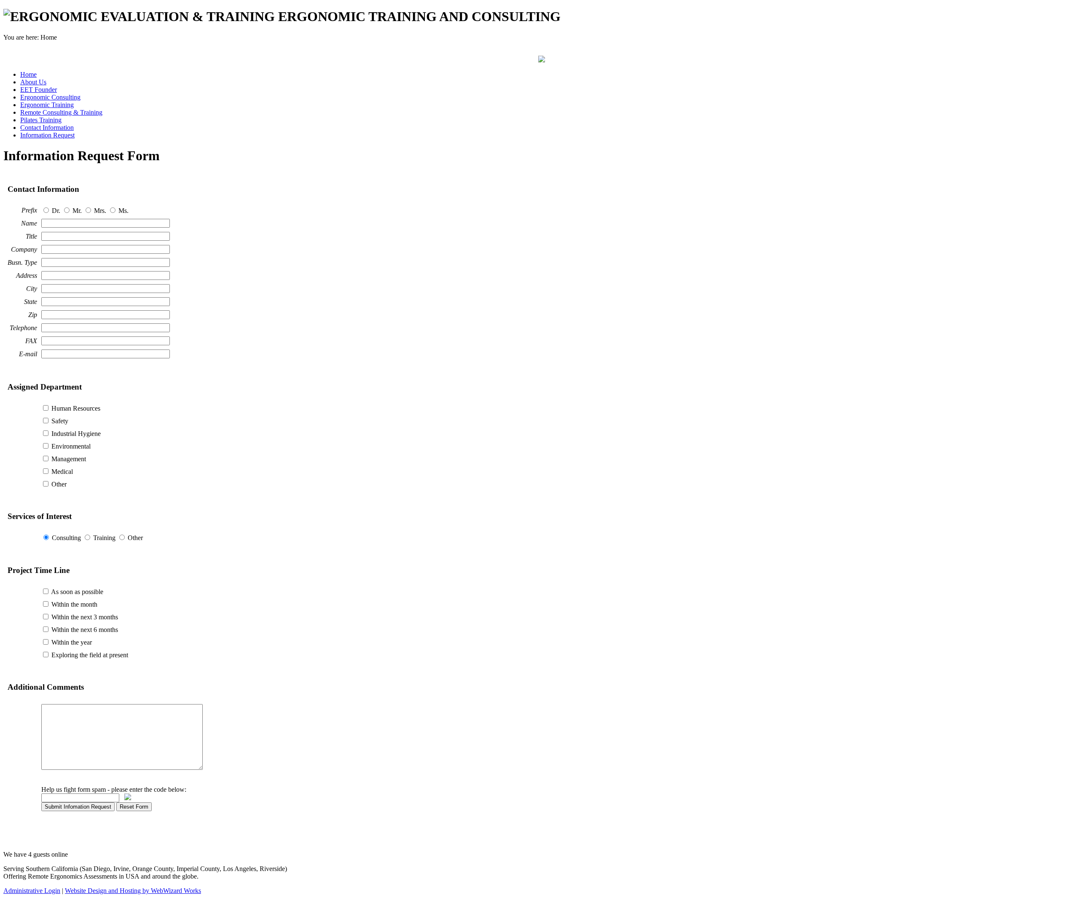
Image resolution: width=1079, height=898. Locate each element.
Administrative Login (31, 890)
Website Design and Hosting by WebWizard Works (133, 890)
